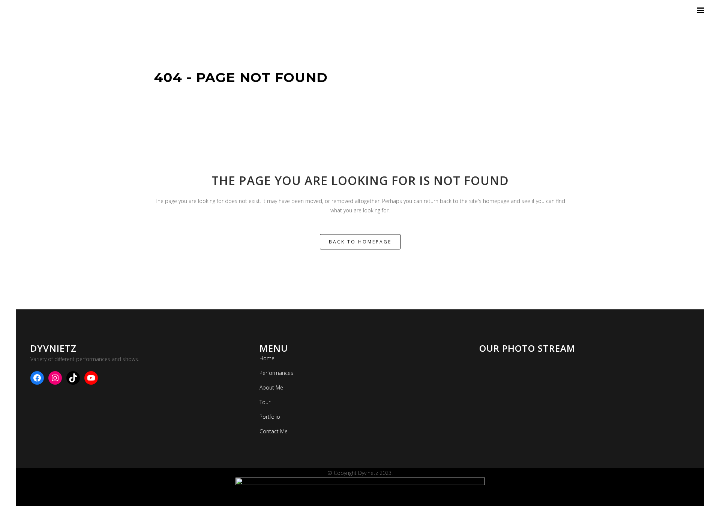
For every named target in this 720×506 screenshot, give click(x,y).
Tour (265, 402)
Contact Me (274, 431)
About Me (271, 387)
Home (267, 358)
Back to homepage (360, 242)
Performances (276, 372)
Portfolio (270, 416)
